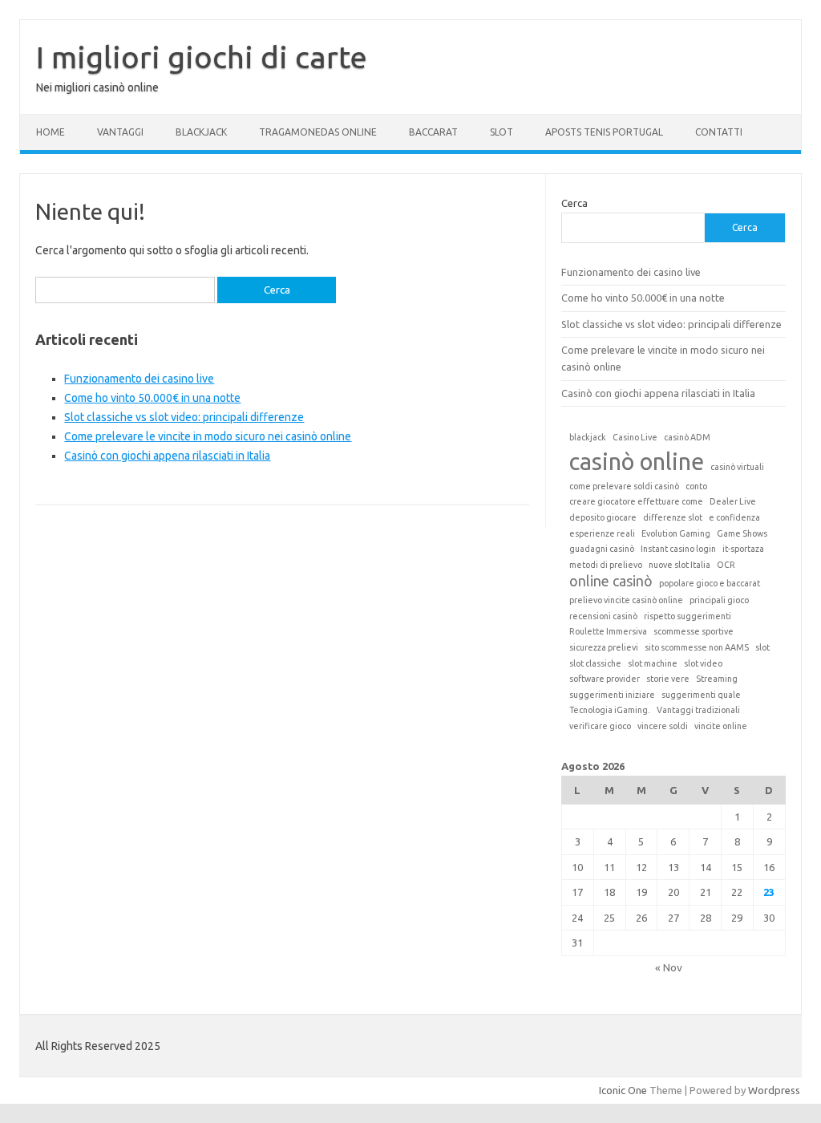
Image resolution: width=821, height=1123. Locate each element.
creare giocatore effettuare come (636, 501)
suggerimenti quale (701, 694)
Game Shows (742, 533)
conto (696, 486)
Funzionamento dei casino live (139, 378)
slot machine (652, 663)
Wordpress (774, 1090)
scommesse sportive (693, 631)
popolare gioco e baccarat (709, 583)
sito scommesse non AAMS (697, 647)
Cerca (574, 203)
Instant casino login (678, 548)
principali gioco (719, 600)
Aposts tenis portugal (604, 132)
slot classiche (595, 663)
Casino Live (635, 437)
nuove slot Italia (679, 565)
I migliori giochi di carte (201, 57)
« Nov (668, 967)
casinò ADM (687, 437)
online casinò (611, 581)
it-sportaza (743, 548)
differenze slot (672, 517)
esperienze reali (602, 533)
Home (50, 132)
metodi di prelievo (605, 565)
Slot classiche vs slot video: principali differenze (184, 417)
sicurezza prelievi (603, 647)
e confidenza (734, 517)
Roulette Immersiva (608, 631)
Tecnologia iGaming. (609, 710)
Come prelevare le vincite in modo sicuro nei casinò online (207, 436)
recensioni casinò (603, 616)
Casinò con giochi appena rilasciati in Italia (167, 455)
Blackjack (201, 132)
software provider (604, 678)
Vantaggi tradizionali (698, 710)
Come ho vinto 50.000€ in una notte (152, 397)
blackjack (587, 437)
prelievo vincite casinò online (626, 600)
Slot (501, 132)
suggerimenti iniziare (612, 694)
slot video (703, 663)
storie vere (668, 678)
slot (762, 647)
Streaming (717, 678)
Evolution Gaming (675, 533)
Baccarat (433, 132)
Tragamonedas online (318, 132)
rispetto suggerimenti (687, 616)
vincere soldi (662, 726)
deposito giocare (603, 517)
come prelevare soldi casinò (624, 486)
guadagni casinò (601, 548)
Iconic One (623, 1090)
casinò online (636, 461)
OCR (726, 565)
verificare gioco (600, 726)
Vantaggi (120, 132)
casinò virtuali (737, 467)
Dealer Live (733, 501)
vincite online (720, 726)
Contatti (718, 132)
